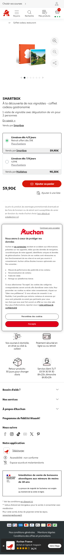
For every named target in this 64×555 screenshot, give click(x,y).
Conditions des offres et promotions (32, 536)
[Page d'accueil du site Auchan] (6, 13)
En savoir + (9, 120)
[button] (21, 78)
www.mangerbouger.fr (12, 515)
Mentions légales (46, 532)
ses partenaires (20, 246)
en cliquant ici (27, 501)
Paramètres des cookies (32, 316)
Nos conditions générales (22, 532)
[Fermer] (3, 545)
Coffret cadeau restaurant (24, 23)
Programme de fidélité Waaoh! (21, 418)
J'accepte (32, 324)
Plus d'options (18, 143)
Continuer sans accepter (50, 228)
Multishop (21, 171)
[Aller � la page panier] (57, 13)
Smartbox (19, 125)
